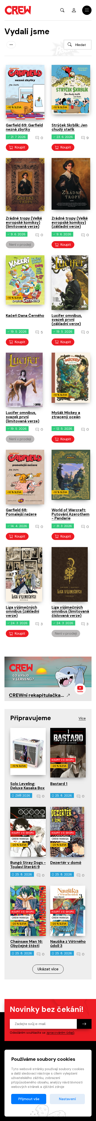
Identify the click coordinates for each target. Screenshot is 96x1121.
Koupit (20, 147)
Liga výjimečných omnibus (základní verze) (22, 611)
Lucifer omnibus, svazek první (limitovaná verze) (22, 416)
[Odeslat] (84, 1024)
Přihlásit (74, 10)
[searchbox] (78, 45)
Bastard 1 (58, 783)
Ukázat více (48, 969)
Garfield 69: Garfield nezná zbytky (24, 127)
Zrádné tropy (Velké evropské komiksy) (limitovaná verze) (24, 222)
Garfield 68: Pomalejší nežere (21, 512)
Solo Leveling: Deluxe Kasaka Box (27, 785)
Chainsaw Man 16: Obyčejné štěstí (26, 943)
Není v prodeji (20, 244)
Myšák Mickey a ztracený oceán (66, 414)
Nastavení (67, 1099)
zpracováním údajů (60, 1033)
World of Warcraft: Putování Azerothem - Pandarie (71, 514)
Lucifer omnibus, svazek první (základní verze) (67, 319)
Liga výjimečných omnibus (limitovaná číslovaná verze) (70, 611)
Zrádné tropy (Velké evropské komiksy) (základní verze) (70, 222)
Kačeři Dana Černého (25, 315)
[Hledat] (70, 44)
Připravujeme (30, 718)
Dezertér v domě (65, 862)
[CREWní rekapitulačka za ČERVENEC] (48, 671)
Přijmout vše (28, 1099)
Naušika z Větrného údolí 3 (68, 943)
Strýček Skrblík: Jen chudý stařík (69, 127)
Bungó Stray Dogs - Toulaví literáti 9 (28, 864)
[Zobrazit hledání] (62, 10)
